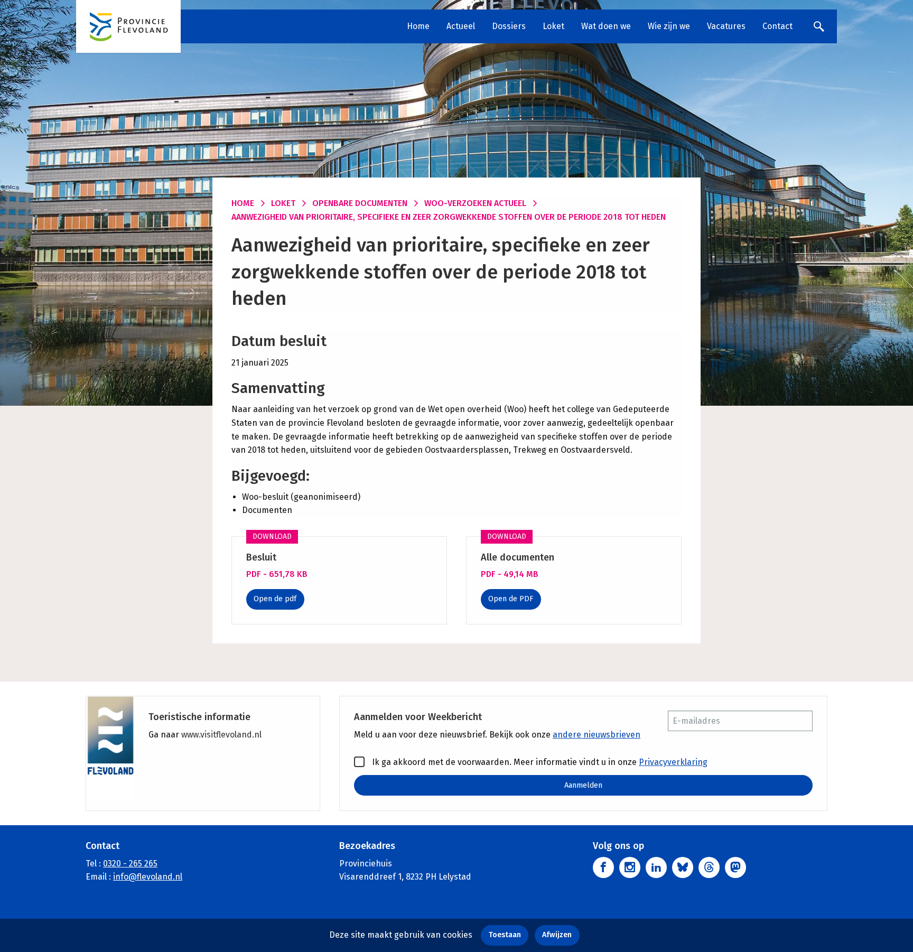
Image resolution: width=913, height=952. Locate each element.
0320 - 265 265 (130, 863)
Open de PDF (510, 598)
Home (418, 26)
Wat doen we (606, 26)
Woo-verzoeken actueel (475, 203)
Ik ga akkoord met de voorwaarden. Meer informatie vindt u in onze (538, 762)
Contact (777, 26)
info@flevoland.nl (147, 877)
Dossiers (509, 26)
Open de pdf (275, 598)
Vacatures (726, 26)
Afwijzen (557, 934)
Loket (553, 26)
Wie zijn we (669, 26)
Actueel (460, 26)
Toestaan (505, 934)
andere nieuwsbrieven (596, 735)
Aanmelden (583, 785)
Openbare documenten (359, 203)
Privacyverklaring (673, 762)
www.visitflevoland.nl (221, 735)
